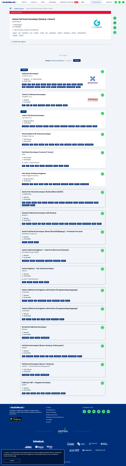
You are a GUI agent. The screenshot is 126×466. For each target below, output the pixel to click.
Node (24, 282)
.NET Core (58, 105)
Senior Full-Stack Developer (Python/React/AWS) (42, 192)
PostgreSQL (56, 184)
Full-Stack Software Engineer (34, 173)
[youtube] (94, 411)
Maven (74, 84)
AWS (39, 202)
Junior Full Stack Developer (33, 115)
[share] (114, 32)
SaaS (36, 165)
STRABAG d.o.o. (27, 97)
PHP (24, 165)
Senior (78, 87)
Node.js (29, 223)
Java (49, 84)
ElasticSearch (40, 260)
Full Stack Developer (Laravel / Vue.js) (37, 152)
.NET (24, 105)
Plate (42, 2)
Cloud (43, 87)
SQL (29, 84)
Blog (82, 2)
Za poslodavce (96, 2)
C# (28, 105)
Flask (62, 300)
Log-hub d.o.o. (27, 118)
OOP (35, 105)
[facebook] (114, 18)
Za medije (49, 419)
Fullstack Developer (30, 74)
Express (89, 126)
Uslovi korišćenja (51, 412)
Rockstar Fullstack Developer (34, 327)
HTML (38, 84)
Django (30, 242)
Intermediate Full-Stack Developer (36, 134)
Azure (61, 223)
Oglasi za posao (19, 8)
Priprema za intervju (67, 2)
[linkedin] (114, 27)
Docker (44, 202)
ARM (24, 87)
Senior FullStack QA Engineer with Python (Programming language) (50, 290)
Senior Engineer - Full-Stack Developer (38, 268)
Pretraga (77, 60)
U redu (12, 460)
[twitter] (114, 23)
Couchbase (30, 87)
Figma (37, 374)
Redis (51, 126)
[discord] (103, 411)
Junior (94, 126)
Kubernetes (26, 205)
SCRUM (43, 319)
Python (46, 126)
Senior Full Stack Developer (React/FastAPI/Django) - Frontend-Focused (52, 231)
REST (61, 144)
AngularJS (39, 126)
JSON (57, 144)
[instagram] (89, 411)
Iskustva (34, 2)
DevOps (37, 87)
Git (64, 84)
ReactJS (62, 202)
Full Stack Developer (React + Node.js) (38, 364)
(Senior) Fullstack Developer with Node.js (39, 213)
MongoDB (71, 126)
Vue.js (61, 165)
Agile (48, 87)
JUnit (68, 84)
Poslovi (24, 2)
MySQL (24, 84)
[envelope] (108, 411)
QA (35, 300)
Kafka (96, 202)
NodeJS (57, 126)
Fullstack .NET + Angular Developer (36, 382)
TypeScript (41, 105)
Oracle (54, 84)
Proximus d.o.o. (27, 76)
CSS (33, 84)
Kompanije (52, 2)
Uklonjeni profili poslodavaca (55, 417)
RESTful (54, 87)
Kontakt (48, 422)
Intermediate (70, 87)
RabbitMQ (55, 223)
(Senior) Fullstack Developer (34, 94)
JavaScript (25, 126)
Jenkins (80, 84)
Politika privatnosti (51, 415)
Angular (43, 84)
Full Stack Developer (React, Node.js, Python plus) (43, 345)
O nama (48, 407)
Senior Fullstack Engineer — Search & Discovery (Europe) (45, 250)
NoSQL (59, 84)
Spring (41, 184)
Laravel (42, 165)
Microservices (61, 87)
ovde (14, 456)
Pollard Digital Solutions (30, 176)
